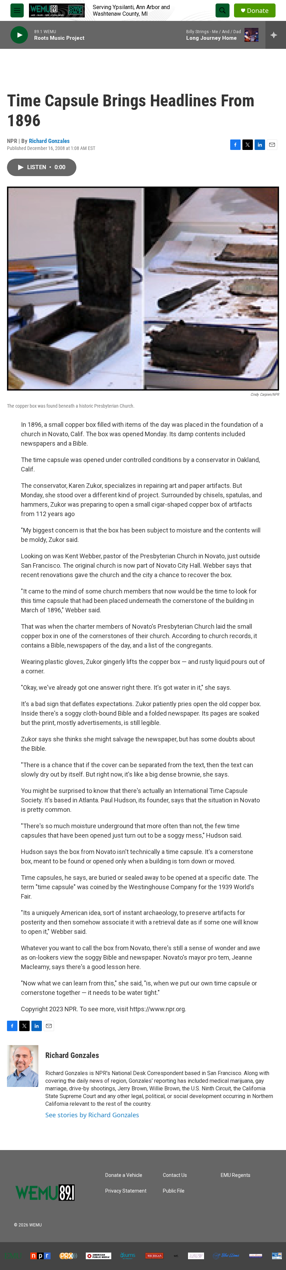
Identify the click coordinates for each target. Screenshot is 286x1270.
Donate (258, 10)
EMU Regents (235, 1175)
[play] (19, 35)
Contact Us (175, 1175)
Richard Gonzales (49, 140)
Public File (174, 1191)
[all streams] (275, 35)
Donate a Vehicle (123, 1175)
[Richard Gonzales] (22, 1066)
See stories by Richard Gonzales (92, 1115)
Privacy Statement (125, 1191)
